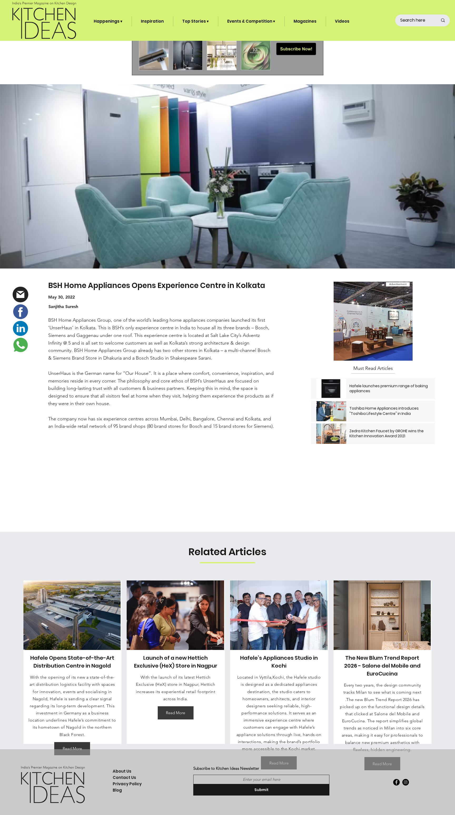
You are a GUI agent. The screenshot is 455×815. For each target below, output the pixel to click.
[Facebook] (396, 782)
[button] (108, 21)
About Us (122, 771)
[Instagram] (405, 782)
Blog (117, 790)
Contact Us (124, 777)
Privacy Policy (127, 784)
